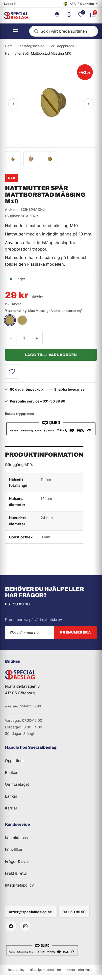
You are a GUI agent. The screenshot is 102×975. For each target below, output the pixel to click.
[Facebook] (11, 926)
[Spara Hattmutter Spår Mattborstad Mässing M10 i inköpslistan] (12, 371)
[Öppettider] (68, 15)
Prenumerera (75, 632)
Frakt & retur (16, 873)
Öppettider (14, 760)
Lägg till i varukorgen (51, 355)
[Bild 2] (31, 159)
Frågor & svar (17, 861)
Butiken (11, 772)
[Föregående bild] (13, 103)
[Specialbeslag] (14, 15)
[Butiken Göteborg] (56, 15)
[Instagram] (25, 926)
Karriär (11, 808)
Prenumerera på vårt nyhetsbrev (33, 619)
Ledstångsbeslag (31, 46)
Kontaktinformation (80, 970)
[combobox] (63, 31)
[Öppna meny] (14, 31)
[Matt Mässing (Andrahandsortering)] (10, 320)
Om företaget (17, 784)
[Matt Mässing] (22, 320)
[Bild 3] (49, 159)
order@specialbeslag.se (30, 912)
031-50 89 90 (17, 604)
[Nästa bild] (88, 103)
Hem (8, 46)
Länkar (11, 796)
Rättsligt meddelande (45, 970)
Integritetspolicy (19, 885)
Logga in (10, 3)
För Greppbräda (62, 46)
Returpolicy (16, 970)
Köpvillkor (14, 849)
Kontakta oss (16, 837)
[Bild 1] (13, 159)
